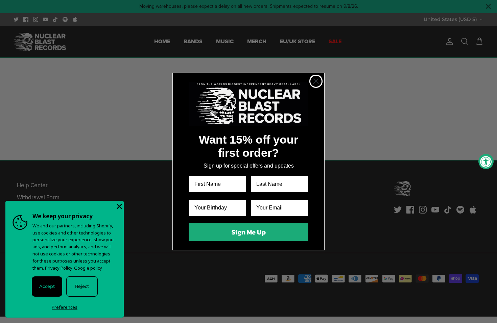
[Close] (118, 205)
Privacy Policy (58, 268)
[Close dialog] (316, 81)
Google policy (88, 268)
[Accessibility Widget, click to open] (486, 161)
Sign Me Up (249, 232)
